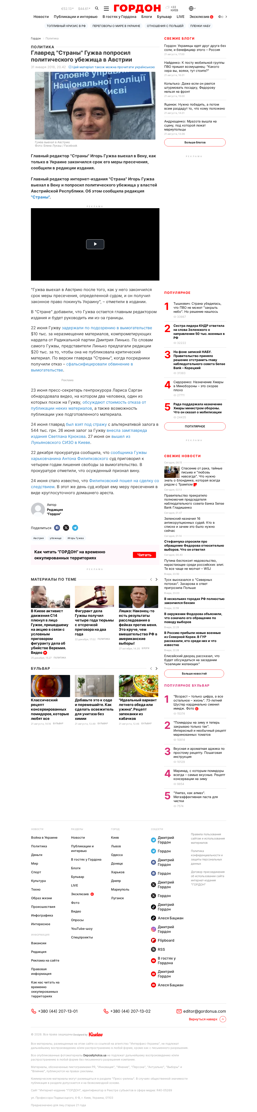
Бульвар (164, 16)
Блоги (146, 16)
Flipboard (166, 940)
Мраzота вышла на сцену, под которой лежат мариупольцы (190, 125)
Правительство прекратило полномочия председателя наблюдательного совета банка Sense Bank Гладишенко (194, 501)
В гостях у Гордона (119, 16)
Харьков (117, 872)
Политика (52, 38)
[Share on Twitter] (66, 528)
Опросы (77, 920)
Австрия (38, 538)
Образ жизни (41, 898)
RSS (161, 949)
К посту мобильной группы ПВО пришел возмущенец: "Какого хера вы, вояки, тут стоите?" (194, 67)
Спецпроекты (82, 937)
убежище (55, 538)
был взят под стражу (87, 424)
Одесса (117, 855)
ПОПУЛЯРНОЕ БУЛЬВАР (187, 685)
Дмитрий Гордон (166, 839)
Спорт (36, 872)
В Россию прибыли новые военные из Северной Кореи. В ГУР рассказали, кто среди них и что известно (192, 639)
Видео (76, 911)
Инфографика (42, 915)
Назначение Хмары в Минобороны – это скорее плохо (198, 386)
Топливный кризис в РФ (66, 26)
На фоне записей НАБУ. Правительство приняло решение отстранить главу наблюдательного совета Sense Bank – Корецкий (199, 360)
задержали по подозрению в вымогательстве (107, 327)
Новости (41, 16)
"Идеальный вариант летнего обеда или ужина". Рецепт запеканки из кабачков (138, 709)
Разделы (77, 829)
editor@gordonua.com (204, 1011)
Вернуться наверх (203, 1019)
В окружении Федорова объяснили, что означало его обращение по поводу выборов (193, 618)
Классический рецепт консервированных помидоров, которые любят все (50, 709)
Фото (75, 903)
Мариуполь (120, 889)
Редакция (38, 952)
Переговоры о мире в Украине (116, 26)
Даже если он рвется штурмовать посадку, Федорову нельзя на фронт (189, 87)
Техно (36, 889)
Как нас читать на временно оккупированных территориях (45, 989)
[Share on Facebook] (57, 528)
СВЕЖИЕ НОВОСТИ (182, 456)
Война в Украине (44, 837)
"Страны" (40, 197)
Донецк (117, 863)
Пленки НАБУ (200, 26)
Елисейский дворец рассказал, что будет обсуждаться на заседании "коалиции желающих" (192, 660)
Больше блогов (195, 142)
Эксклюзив (200, 16)
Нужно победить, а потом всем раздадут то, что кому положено (195, 106)
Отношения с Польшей (165, 26)
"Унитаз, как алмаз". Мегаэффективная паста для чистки (195, 797)
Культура (38, 881)
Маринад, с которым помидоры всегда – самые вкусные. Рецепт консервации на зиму (199, 775)
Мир (34, 863)
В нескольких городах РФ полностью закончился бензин (194, 601)
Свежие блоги (179, 38)
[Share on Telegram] (75, 528)
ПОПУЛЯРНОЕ (177, 293)
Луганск (117, 898)
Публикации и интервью (76, 16)
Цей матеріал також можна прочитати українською (113, 67)
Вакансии (38, 943)
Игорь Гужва (76, 538)
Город (115, 829)
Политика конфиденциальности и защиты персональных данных (207, 857)
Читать (144, 554)
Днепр (116, 881)
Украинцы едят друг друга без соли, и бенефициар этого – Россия (195, 48)
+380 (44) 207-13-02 (130, 1011)
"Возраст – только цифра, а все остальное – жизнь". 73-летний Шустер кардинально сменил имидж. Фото (198, 702)
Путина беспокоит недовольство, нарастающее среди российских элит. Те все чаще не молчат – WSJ (194, 565)
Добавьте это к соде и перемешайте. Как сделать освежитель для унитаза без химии (94, 709)
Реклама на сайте (45, 960)
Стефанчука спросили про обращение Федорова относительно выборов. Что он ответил (194, 545)
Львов (116, 846)
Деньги (36, 855)
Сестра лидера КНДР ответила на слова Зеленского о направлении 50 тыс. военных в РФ (199, 332)
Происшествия (43, 907)
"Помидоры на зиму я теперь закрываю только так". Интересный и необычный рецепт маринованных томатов (199, 728)
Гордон (36, 38)
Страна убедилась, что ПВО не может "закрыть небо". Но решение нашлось (197, 307)
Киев (115, 837)
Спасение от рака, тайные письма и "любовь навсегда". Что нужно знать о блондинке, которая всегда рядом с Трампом (193, 476)
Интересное (40, 924)
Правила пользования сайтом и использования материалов (208, 838)
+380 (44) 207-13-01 (58, 1011)
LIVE (181, 16)
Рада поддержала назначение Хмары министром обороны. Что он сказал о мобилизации (197, 408)
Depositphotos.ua (94, 1055)
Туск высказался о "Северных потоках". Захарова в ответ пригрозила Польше (188, 584)
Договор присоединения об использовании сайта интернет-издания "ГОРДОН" (208, 878)
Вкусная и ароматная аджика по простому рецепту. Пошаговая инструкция (199, 753)
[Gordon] (137, 8)
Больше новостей (194, 673)
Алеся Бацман (171, 918)
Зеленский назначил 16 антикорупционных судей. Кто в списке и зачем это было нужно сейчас (189, 524)
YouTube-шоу (82, 929)
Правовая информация (41, 971)
